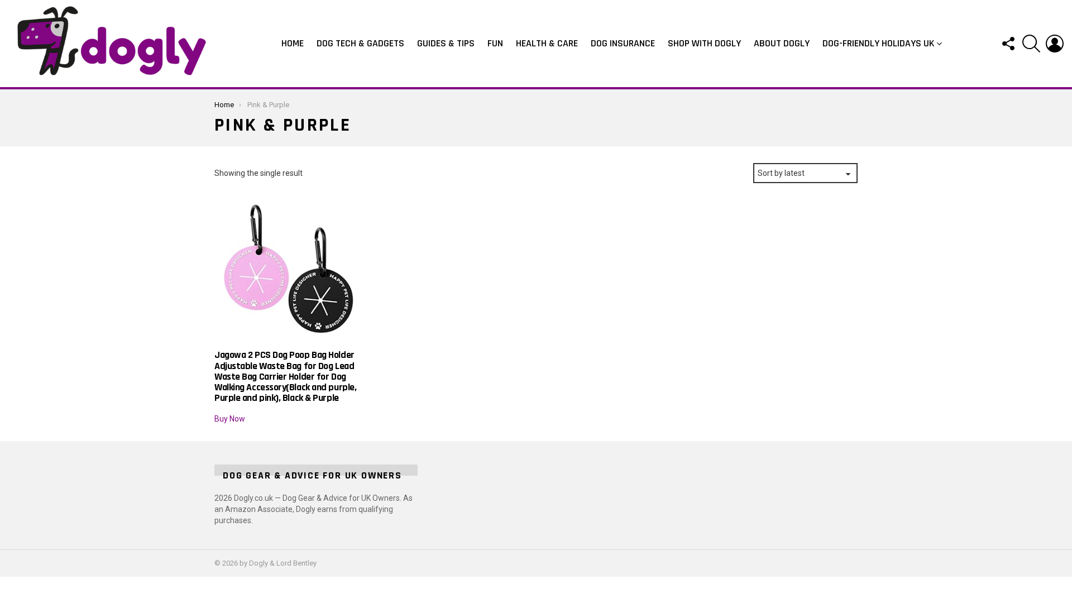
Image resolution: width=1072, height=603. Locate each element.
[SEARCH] (1031, 44)
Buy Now (229, 418)
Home (292, 43)
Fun (495, 43)
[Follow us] (1008, 44)
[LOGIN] (1055, 44)
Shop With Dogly (704, 43)
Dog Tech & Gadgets (360, 43)
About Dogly (782, 43)
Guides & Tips (446, 43)
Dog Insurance (623, 43)
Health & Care (547, 43)
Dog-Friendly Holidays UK (878, 43)
